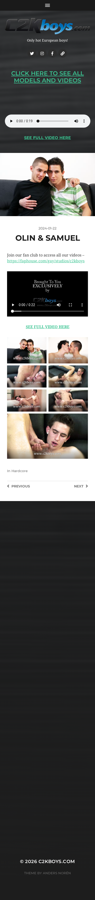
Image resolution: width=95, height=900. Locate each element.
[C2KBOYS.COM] (47, 26)
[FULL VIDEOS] (62, 53)
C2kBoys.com (56, 861)
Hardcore (19, 471)
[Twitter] (32, 53)
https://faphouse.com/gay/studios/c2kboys (46, 261)
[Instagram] (42, 53)
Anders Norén (57, 873)
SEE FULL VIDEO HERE (47, 137)
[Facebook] (52, 53)
